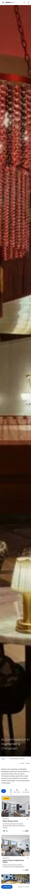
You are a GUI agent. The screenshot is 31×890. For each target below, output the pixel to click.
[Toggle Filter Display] (3, 791)
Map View (8, 886)
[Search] (24, 3)
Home (3, 758)
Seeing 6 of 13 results (23, 886)
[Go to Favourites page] (28, 2)
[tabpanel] (15, 378)
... (7, 758)
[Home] (9, 2)
